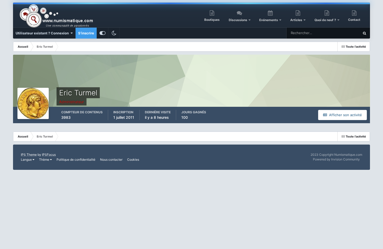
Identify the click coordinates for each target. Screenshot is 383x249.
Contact (354, 20)
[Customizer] (102, 33)
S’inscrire (86, 33)
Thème (44, 159)
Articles (296, 20)
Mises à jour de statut (336, 33)
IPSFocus (49, 155)
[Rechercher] (364, 33)
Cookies (133, 159)
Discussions (238, 20)
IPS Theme (29, 155)
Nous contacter (111, 159)
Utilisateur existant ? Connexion (43, 33)
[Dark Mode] (113, 33)
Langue (27, 159)
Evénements (268, 20)
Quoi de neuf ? (325, 20)
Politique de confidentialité (76, 159)
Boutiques (212, 20)
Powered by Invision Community (336, 159)
